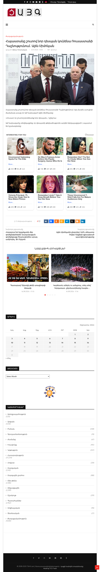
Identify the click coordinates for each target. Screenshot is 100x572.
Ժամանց (51, 439)
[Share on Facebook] (51, 221)
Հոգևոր (51, 463)
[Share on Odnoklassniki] (56, 221)
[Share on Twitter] (72, 221)
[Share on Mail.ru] (62, 221)
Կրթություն (51, 450)
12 (37, 343)
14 (62, 343)
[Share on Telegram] (67, 221)
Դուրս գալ (72, 2)
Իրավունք (51, 445)
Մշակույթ (51, 495)
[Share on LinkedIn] (83, 221)
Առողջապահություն (17, 414)
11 (24, 343)
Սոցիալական (51, 508)
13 (50, 343)
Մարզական (13, 468)
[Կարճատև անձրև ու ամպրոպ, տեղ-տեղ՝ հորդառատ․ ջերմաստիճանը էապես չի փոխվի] (72, 268)
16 (88, 343)
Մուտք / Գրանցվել (57, 2)
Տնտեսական (51, 513)
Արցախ (11, 422)
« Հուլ (8, 358)
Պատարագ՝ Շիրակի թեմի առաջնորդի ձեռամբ (27, 286)
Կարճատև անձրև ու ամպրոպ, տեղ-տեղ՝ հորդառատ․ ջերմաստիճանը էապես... (72, 286)
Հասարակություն (16, 455)
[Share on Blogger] (77, 221)
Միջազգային (13, 488)
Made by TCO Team (50, 568)
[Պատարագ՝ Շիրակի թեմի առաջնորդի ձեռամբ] (28, 268)
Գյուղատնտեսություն (51, 434)
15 (75, 343)
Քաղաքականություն (14, 36)
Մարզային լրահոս (51, 475)
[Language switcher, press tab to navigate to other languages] (46, 2)
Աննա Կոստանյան (19, 50)
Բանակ (51, 429)
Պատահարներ (14, 501)
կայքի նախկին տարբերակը (72, 566)
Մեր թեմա (12, 481)
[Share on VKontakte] (46, 221)
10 (12, 343)
